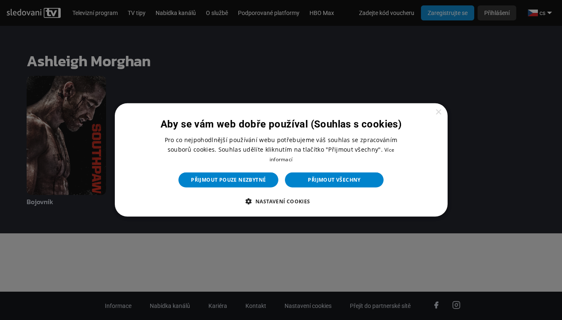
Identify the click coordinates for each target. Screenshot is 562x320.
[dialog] (281, 160)
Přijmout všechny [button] (334, 179)
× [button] (438, 112)
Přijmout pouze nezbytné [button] (228, 179)
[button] (281, 201)
